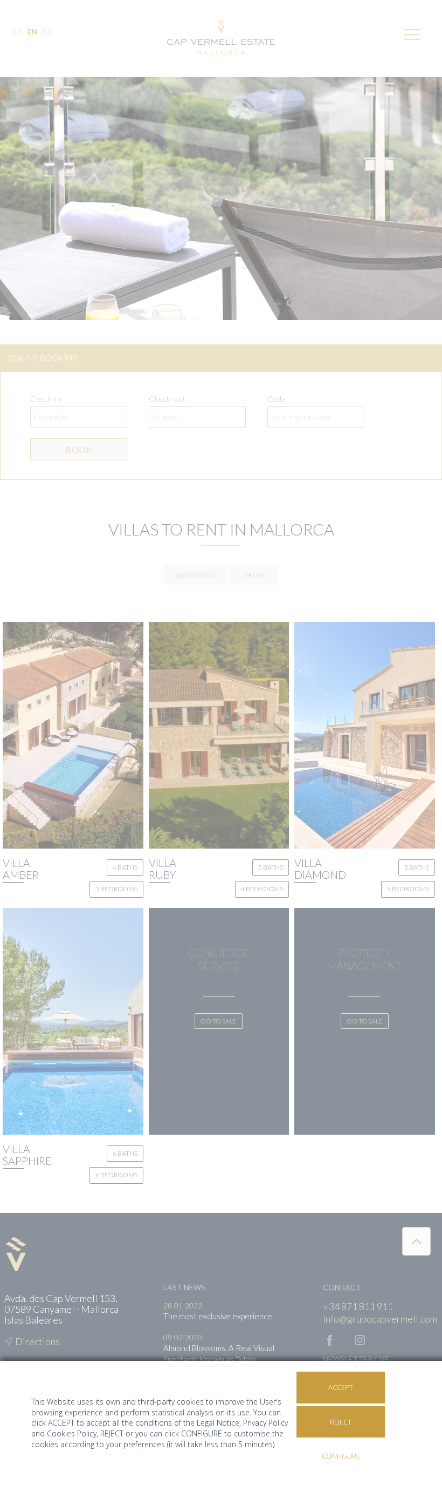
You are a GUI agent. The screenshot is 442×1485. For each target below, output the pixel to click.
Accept (340, 1387)
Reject (340, 1422)
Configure (341, 1456)
